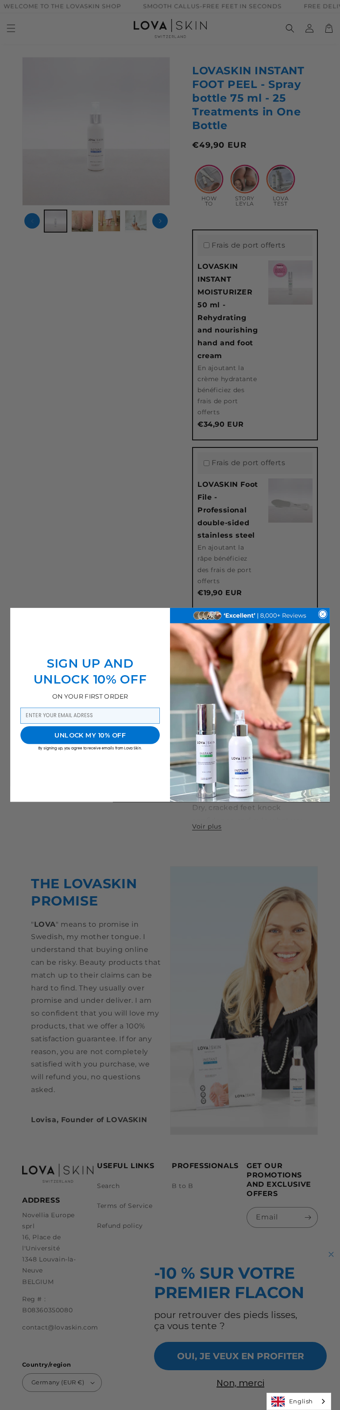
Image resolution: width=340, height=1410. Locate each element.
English (301, 1401)
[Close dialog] (322, 614)
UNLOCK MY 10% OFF (90, 735)
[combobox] (299, 1401)
